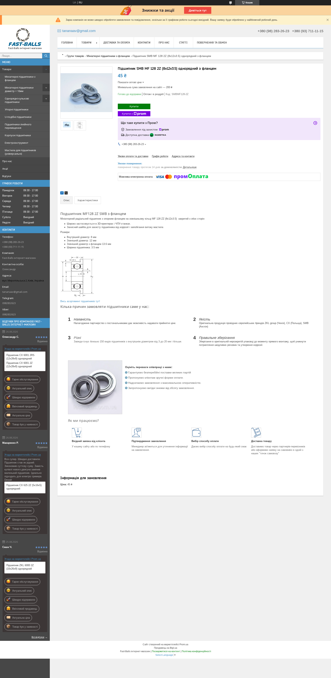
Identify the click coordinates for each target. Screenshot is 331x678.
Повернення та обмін (212, 42)
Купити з (127, 113)
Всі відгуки (38, 637)
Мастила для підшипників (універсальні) (20, 151)
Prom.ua (183, 644)
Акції (5, 168)
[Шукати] (46, 56)
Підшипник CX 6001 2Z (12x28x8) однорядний (19, 365)
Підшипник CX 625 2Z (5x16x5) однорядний (24, 487)
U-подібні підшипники (18, 117)
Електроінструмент (16, 142)
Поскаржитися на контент (166, 651)
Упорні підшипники (16, 109)
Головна (67, 42)
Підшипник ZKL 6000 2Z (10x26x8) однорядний (20, 567)
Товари (6, 69)
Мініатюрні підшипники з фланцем (20, 78)
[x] (66, 193)
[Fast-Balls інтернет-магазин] (25, 37)
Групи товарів (75, 55)
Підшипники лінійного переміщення (18, 126)
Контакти (144, 42)
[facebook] (62, 193)
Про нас (7, 161)
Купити (134, 106)
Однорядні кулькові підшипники (17, 100)
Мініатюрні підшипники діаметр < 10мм (19, 89)
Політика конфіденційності (196, 651)
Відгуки (6, 176)
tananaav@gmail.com (14, 291)
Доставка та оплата (116, 42)
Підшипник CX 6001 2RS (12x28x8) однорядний (20, 357)
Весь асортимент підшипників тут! (80, 301)
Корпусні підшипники (18, 135)
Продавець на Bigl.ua (165, 648)
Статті (183, 42)
